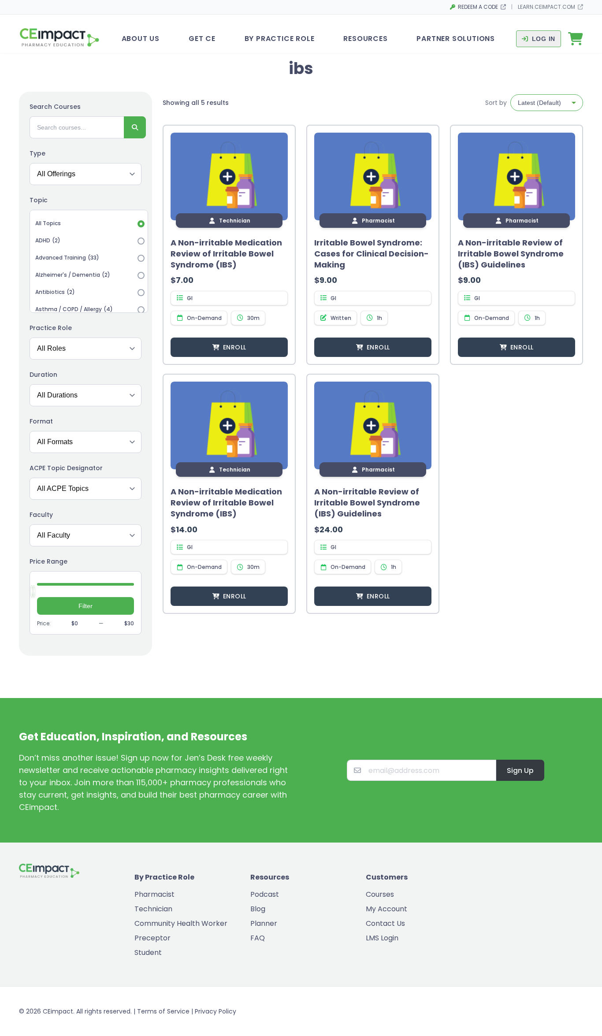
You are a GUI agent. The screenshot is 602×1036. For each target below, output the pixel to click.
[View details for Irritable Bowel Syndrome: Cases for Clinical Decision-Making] (372, 177)
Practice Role (51, 327)
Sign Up (520, 770)
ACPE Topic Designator (66, 468)
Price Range (48, 561)
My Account (386, 909)
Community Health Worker (180, 923)
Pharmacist (154, 894)
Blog (257, 909)
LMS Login (382, 938)
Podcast (264, 894)
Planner (263, 923)
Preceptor (152, 938)
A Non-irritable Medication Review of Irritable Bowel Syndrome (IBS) (226, 253)
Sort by (496, 102)
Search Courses (55, 106)
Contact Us (385, 923)
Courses (380, 894)
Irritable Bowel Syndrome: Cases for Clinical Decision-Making (371, 253)
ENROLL (234, 347)
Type (37, 153)
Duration (43, 374)
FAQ (257, 938)
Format (41, 421)
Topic (39, 200)
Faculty (41, 514)
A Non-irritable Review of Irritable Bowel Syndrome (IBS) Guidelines (511, 253)
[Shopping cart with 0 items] (575, 39)
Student (148, 952)
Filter (85, 605)
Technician (153, 909)
